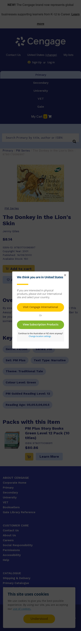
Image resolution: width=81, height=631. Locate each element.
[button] (65, 275)
